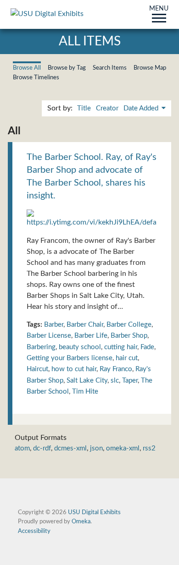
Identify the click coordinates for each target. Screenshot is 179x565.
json (96, 448)
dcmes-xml (70, 448)
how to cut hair (73, 369)
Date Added (141, 108)
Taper (130, 380)
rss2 (149, 448)
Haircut (37, 369)
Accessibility (34, 531)
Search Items (110, 68)
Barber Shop (129, 335)
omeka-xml (123, 448)
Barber (53, 324)
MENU (158, 9)
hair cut (127, 358)
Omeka (81, 521)
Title (84, 108)
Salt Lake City (87, 380)
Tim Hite (85, 391)
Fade (147, 347)
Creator (107, 108)
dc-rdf (42, 448)
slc (115, 380)
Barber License (49, 335)
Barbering (41, 347)
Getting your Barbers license (69, 358)
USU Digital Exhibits (94, 512)
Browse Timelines (36, 77)
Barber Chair (85, 324)
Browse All (27, 68)
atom (22, 448)
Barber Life (90, 335)
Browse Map (150, 68)
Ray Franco (116, 369)
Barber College (128, 324)
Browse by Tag (67, 68)
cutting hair (120, 347)
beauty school (80, 347)
